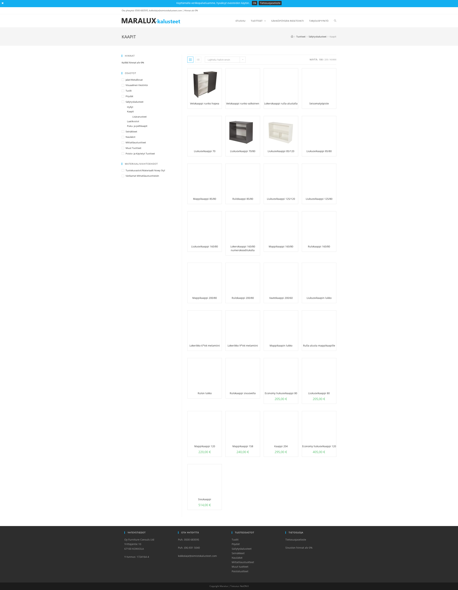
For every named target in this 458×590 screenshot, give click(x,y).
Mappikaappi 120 (204, 446)
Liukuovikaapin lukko (319, 298)
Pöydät (129, 96)
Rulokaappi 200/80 (243, 298)
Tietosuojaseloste (270, 3)
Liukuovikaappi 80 (319, 393)
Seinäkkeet (131, 131)
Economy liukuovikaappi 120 (319, 446)
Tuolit (129, 90)
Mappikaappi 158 (242, 446)
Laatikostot (133, 121)
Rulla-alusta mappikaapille (319, 345)
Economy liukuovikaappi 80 (281, 393)
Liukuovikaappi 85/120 (281, 151)
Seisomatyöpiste (319, 103)
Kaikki (333, 59)
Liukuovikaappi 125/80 (319, 198)
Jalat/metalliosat (134, 79)
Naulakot (130, 136)
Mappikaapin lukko (281, 345)
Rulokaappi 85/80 (242, 198)
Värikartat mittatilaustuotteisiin (142, 175)
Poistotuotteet (240, 571)
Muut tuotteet (133, 148)
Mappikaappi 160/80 (281, 246)
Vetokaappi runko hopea (204, 103)
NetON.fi (244, 586)
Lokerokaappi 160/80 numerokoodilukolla (242, 248)
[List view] (198, 60)
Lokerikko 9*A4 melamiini (243, 345)
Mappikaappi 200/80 (204, 298)
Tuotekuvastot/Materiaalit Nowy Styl (145, 170)
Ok (254, 3)
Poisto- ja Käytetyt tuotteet (140, 153)
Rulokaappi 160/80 (319, 246)
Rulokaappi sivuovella (243, 393)
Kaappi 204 (281, 446)
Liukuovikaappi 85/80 (319, 151)
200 (326, 59)
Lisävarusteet (139, 116)
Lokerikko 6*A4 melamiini (204, 345)
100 (321, 59)
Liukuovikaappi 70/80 (242, 151)
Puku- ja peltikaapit (137, 126)
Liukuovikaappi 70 (204, 151)
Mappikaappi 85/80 (204, 198)
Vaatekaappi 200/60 (281, 298)
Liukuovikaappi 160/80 (204, 246)
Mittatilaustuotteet (136, 142)
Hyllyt (130, 107)
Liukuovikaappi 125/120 (281, 198)
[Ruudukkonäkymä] (190, 60)
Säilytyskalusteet (134, 101)
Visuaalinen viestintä (137, 85)
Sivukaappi (204, 499)
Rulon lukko (205, 393)
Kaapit (130, 111)
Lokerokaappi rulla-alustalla (281, 103)
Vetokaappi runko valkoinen (242, 103)
